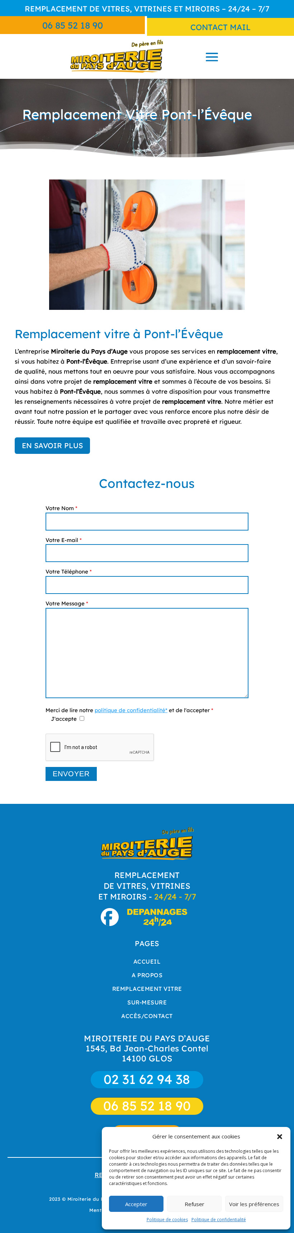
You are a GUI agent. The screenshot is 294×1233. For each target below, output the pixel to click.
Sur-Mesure (147, 1002)
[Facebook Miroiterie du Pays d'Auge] (113, 923)
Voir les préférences (254, 1204)
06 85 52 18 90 (72, 25)
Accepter (136, 1204)
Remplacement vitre (147, 988)
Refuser (194, 1204)
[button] (279, 1136)
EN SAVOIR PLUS (52, 445)
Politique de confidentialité (218, 1220)
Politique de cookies (167, 1220)
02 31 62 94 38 (147, 1079)
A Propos (147, 975)
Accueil (147, 961)
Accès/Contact (147, 1015)
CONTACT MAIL (220, 27)
